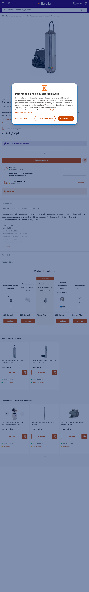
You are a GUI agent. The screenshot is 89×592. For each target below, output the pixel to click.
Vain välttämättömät (45, 118)
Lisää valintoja (21, 118)
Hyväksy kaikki (66, 118)
